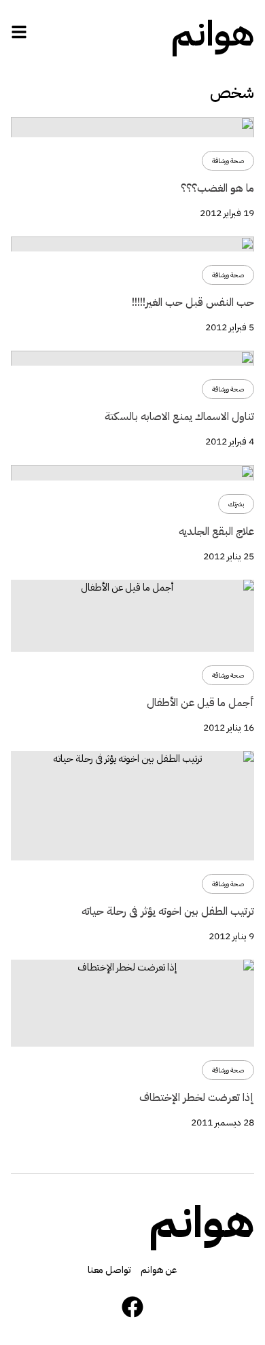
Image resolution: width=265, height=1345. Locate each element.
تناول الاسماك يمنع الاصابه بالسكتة (179, 416)
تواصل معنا (109, 1270)
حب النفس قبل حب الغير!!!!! (193, 302)
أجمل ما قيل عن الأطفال (200, 703)
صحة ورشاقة (228, 161)
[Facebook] (132, 1307)
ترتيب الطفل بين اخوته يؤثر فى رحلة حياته (168, 911)
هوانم (212, 33)
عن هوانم (159, 1270)
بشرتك (236, 504)
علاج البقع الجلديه (216, 531)
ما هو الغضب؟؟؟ (217, 188)
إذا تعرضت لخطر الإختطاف (196, 1097)
